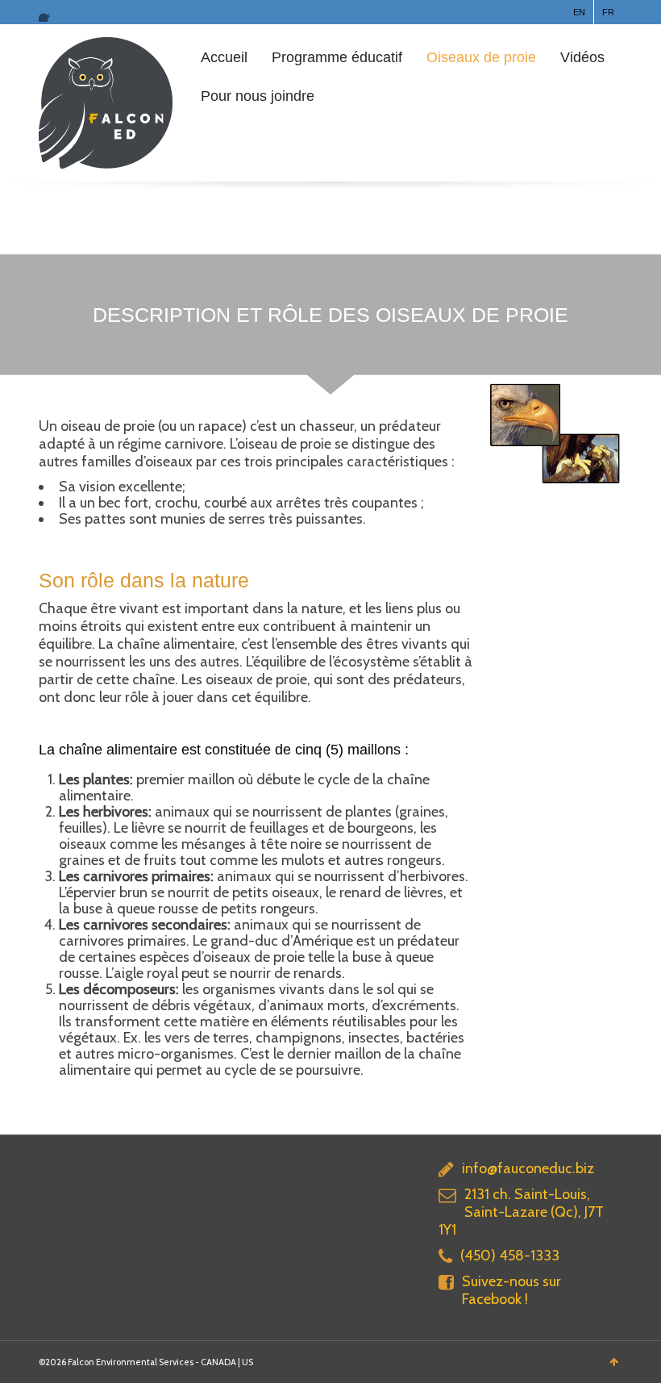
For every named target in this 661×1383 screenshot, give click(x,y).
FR (608, 12)
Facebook (48, 12)
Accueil (224, 57)
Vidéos (582, 57)
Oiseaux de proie (481, 57)
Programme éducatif (337, 57)
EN (579, 12)
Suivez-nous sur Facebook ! (511, 1290)
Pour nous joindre (257, 96)
